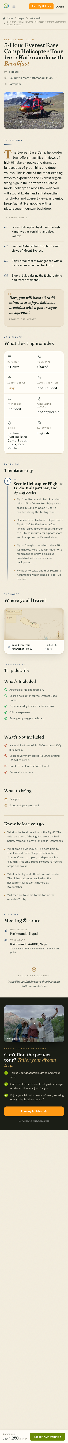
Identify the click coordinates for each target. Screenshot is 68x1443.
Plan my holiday (31, 1111)
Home (10, 18)
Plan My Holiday (41, 6)
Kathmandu (35, 18)
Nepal (21, 18)
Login (60, 6)
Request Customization (47, 1436)
